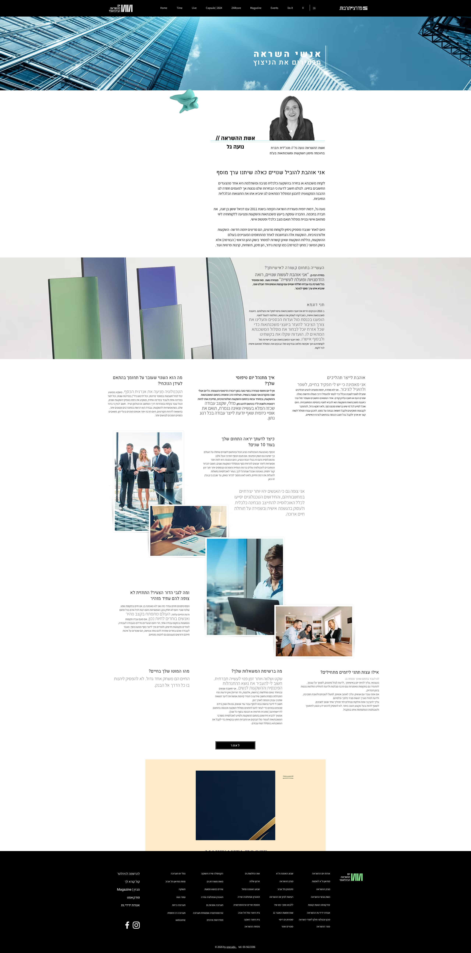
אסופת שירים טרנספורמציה (246, 904)
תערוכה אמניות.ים (214, 905)
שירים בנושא (217, 889)
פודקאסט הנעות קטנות (319, 904)
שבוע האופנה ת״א (284, 873)
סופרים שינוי (287, 926)
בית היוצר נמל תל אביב (249, 912)
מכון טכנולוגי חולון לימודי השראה (314, 919)
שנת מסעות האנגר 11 (283, 912)
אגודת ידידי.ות (130, 905)
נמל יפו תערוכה (178, 873)
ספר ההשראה (323, 926)
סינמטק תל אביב (285, 889)
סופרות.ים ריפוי (286, 919)
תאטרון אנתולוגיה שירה (212, 897)
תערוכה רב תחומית (176, 913)
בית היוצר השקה (252, 919)
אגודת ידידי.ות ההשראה (318, 912)
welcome (180, 920)
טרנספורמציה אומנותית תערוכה (208, 913)
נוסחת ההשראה (252, 926)
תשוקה (182, 889)
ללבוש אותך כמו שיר (283, 904)
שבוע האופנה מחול (251, 889)
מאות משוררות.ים (215, 881)
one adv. (231, 947)
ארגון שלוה (254, 881)
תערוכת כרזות (178, 905)
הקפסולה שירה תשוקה (212, 873)
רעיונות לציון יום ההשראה (281, 897)
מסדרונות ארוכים (215, 920)
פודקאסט (133, 897)
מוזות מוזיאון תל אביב (175, 881)
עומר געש (180, 897)
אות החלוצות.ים (252, 873)
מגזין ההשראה (323, 889)
